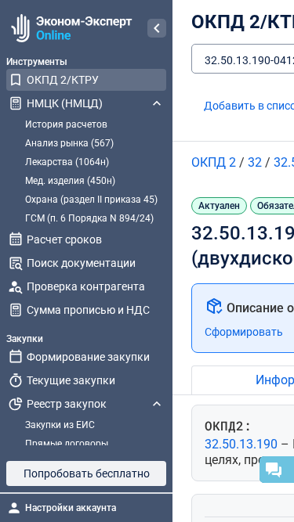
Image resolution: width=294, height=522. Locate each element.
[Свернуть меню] (156, 28)
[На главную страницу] (69, 28)
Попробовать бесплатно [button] (87, 473)
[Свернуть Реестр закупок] (157, 404)
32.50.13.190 (243, 444)
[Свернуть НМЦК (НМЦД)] (157, 103)
